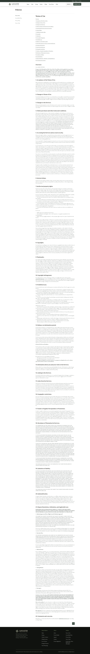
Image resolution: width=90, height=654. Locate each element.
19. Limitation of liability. (40, 54)
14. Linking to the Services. (40, 45)
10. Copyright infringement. (40, 37)
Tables (43, 633)
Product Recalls (56, 635)
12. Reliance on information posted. (42, 41)
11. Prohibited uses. (39, 39)
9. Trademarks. (38, 36)
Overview (37, 19)
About (73, 1)
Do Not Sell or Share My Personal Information (69, 643)
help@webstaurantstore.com (64, 618)
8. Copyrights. (38, 34)
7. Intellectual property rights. (41, 32)
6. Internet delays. (39, 30)
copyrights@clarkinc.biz (40, 279)
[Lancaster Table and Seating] (14, 4)
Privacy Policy (17, 20)
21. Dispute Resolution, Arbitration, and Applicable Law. (45, 58)
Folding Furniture (45, 639)
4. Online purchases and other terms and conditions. (44, 26)
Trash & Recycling (45, 645)
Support (76, 1)
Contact (79, 1)
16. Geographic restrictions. (40, 49)
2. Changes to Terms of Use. (40, 22)
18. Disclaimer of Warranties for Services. (43, 53)
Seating (43, 635)
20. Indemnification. (39, 56)
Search (68, 4)
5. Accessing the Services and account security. (44, 28)
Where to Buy (77, 4)
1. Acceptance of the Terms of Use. (42, 21)
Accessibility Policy (18, 18)
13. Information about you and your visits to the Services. (45, 43)
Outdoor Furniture (45, 637)
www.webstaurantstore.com (40, 73)
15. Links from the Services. (40, 47)
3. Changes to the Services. (40, 24)
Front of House (44, 641)
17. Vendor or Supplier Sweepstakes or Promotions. (44, 51)
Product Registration (57, 641)
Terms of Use (17, 15)
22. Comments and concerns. (41, 60)
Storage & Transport (45, 643)
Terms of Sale (17, 23)
